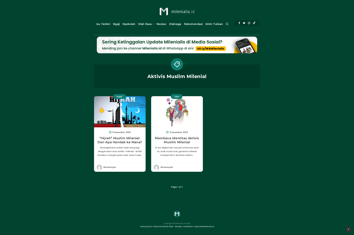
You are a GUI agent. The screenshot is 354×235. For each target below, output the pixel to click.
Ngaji (116, 24)
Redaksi (178, 226)
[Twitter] (244, 23)
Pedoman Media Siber (163, 226)
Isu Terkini (103, 24)
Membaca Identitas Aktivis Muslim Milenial (177, 140)
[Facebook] (239, 23)
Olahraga (175, 24)
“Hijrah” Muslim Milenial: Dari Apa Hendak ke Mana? (119, 140)
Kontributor (188, 226)
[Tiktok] (254, 23)
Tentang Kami (146, 226)
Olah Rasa (145, 24)
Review (161, 24)
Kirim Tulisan (214, 24)
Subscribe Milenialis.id (204, 226)
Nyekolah (129, 24)
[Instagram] (249, 23)
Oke (176, 96)
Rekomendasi (193, 24)
